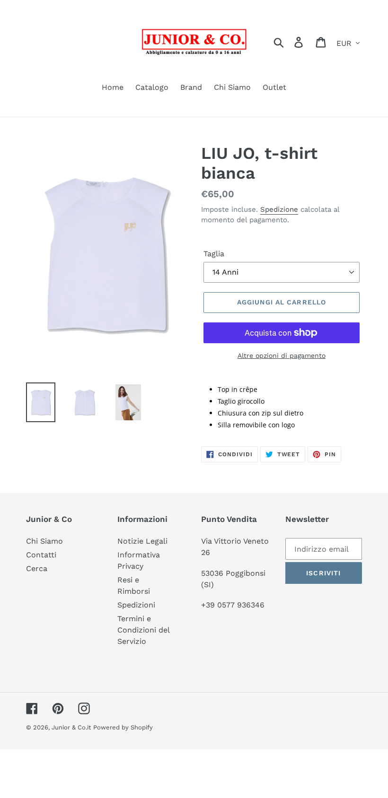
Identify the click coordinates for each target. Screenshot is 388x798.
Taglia (213, 253)
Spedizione (279, 209)
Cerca (36, 568)
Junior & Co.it (71, 727)
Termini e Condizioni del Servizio (143, 630)
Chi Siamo (44, 541)
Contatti (41, 554)
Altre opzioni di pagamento (282, 355)
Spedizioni (136, 604)
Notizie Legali (142, 541)
